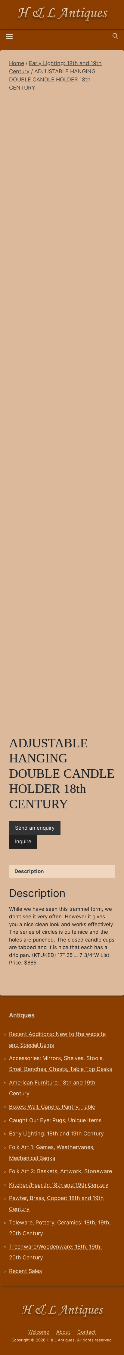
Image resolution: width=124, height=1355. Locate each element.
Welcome (38, 1332)
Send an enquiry (34, 828)
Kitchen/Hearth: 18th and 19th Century (58, 1185)
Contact (86, 1332)
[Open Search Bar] (115, 36)
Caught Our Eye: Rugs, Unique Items (55, 1120)
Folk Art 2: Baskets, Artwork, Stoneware (60, 1171)
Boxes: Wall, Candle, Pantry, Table (52, 1106)
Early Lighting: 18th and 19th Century (56, 1133)
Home (16, 63)
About (63, 1332)
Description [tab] (29, 871)
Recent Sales (25, 1271)
